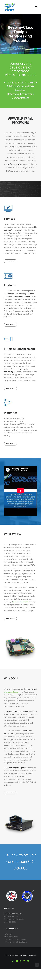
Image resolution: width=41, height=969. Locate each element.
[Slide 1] (14, 48)
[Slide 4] (20, 48)
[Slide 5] (23, 48)
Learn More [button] (9, 261)
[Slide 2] (16, 48)
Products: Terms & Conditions (16, 942)
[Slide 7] (27, 48)
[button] (36, 7)
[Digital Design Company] (10, 7)
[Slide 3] (18, 48)
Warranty (8, 934)
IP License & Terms (11, 936)
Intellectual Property (12, 692)
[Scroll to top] (37, 964)
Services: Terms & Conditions (15, 939)
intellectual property (20, 602)
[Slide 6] (25, 48)
